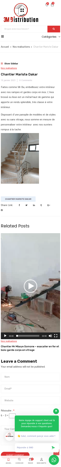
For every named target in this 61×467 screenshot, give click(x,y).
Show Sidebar (11, 63)
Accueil (5, 46)
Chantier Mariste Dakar (18, 199)
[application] (30, 286)
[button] (52, 5)
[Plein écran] (55, 336)
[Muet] (50, 336)
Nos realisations (21, 46)
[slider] (27, 336)
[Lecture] (5, 336)
